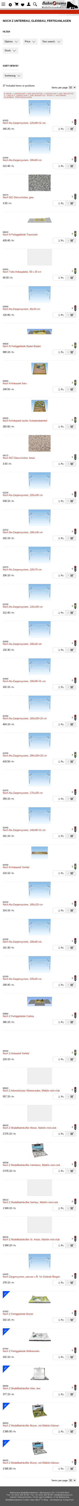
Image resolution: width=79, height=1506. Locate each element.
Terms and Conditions (42, 1497)
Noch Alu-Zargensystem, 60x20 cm (21, 309)
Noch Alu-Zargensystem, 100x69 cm (22, 160)
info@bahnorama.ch (63, 1495)
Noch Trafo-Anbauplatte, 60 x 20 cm (22, 271)
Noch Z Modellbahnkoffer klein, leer (21, 1388)
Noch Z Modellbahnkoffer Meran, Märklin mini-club (29, 1127)
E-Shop (8, 94)
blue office (36, 1500)
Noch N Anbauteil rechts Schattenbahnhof (25, 420)
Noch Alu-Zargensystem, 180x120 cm (23, 904)
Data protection (24, 1497)
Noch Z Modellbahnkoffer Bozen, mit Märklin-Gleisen (31, 1425)
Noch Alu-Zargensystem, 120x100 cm (23, 606)
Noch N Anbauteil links (15, 383)
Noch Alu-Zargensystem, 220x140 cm (23, 495)
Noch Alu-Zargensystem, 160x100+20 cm (25, 718)
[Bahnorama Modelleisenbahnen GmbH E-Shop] (59, 8)
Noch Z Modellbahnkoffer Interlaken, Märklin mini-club (31, 1165)
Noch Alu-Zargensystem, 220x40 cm (22, 979)
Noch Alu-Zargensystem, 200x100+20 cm (25, 755)
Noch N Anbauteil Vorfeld (16, 867)
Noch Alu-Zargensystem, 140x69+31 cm (24, 830)
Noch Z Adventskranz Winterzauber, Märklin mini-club (31, 1090)
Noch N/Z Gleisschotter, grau (18, 197)
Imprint (13, 1497)
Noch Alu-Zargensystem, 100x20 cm (22, 644)
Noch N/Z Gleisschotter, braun (19, 458)
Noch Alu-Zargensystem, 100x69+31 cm (24, 681)
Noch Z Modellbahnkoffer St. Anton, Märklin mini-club (31, 1239)
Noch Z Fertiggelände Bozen (18, 1314)
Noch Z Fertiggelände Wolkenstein (21, 1351)
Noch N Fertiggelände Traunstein (20, 234)
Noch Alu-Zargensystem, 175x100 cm (23, 793)
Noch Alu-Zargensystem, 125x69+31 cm (24, 123)
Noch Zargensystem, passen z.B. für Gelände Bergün (31, 1276)
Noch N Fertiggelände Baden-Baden (22, 346)
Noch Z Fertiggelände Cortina (18, 1016)
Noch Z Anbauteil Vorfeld (16, 1053)
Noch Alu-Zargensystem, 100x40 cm (22, 941)
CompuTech (68, 1500)
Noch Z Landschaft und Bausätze (26, 95)
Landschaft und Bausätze (28, 94)
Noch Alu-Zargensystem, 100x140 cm (23, 532)
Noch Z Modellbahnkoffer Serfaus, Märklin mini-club (30, 1202)
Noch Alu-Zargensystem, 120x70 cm (22, 569)
